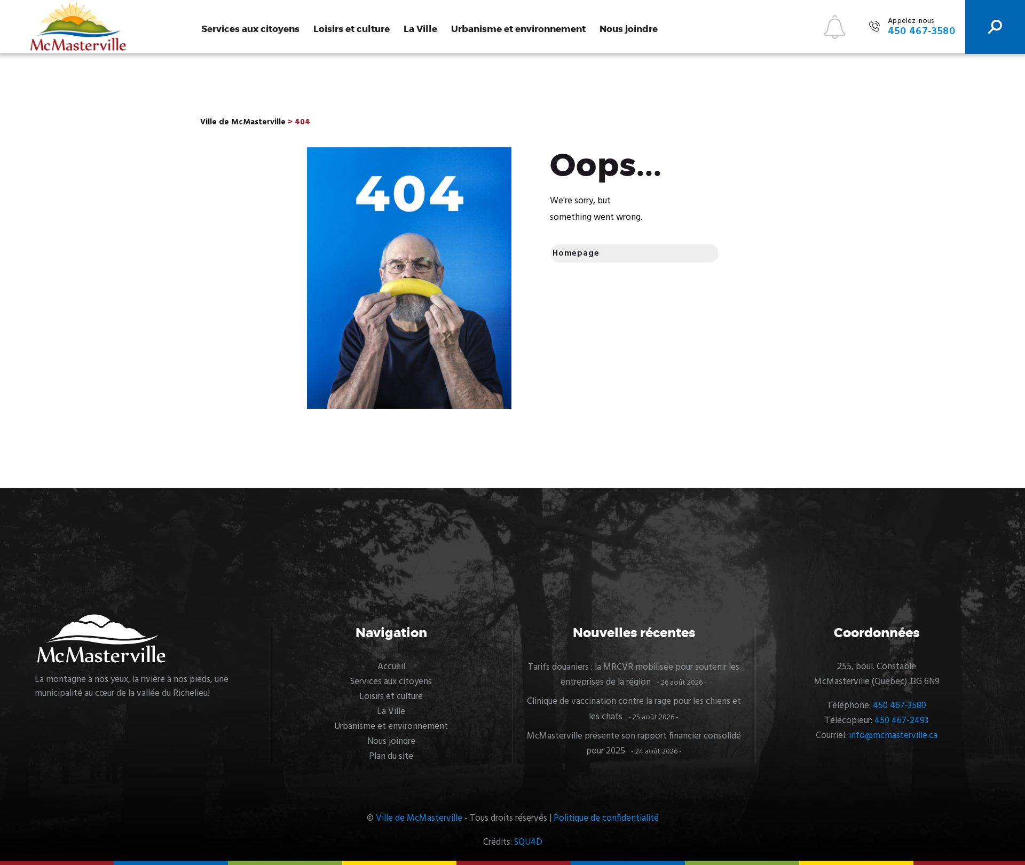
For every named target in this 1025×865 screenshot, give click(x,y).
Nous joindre (629, 29)
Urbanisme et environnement (518, 29)
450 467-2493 (901, 720)
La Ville (420, 29)
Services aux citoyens (250, 29)
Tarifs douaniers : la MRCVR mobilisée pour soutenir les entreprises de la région (633, 674)
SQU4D (528, 842)
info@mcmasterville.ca (893, 735)
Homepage (576, 253)
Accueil (391, 667)
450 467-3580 (899, 706)
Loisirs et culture (351, 29)
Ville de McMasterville (419, 818)
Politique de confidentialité (606, 818)
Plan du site (391, 756)
